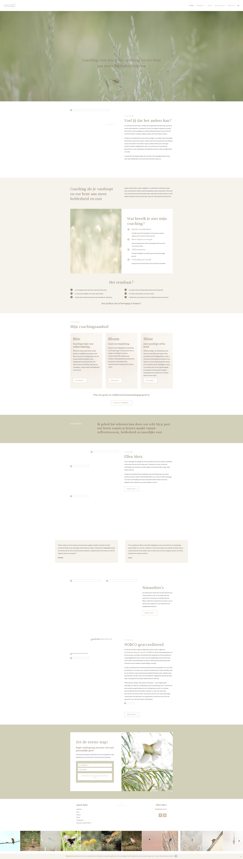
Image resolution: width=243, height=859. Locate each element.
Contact (231, 5)
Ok (176, 856)
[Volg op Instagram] (165, 815)
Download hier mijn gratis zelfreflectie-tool (95, 777)
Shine (78, 817)
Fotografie (79, 820)
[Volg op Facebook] (160, 815)
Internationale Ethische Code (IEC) (135, 652)
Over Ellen (220, 5)
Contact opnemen (120, 403)
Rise (77, 812)
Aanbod (199, 5)
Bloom (78, 815)
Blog (210, 5)
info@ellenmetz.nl (161, 809)
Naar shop (149, 613)
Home (191, 5)
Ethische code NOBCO (84, 823)
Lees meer (79, 380)
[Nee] (241, 856)
